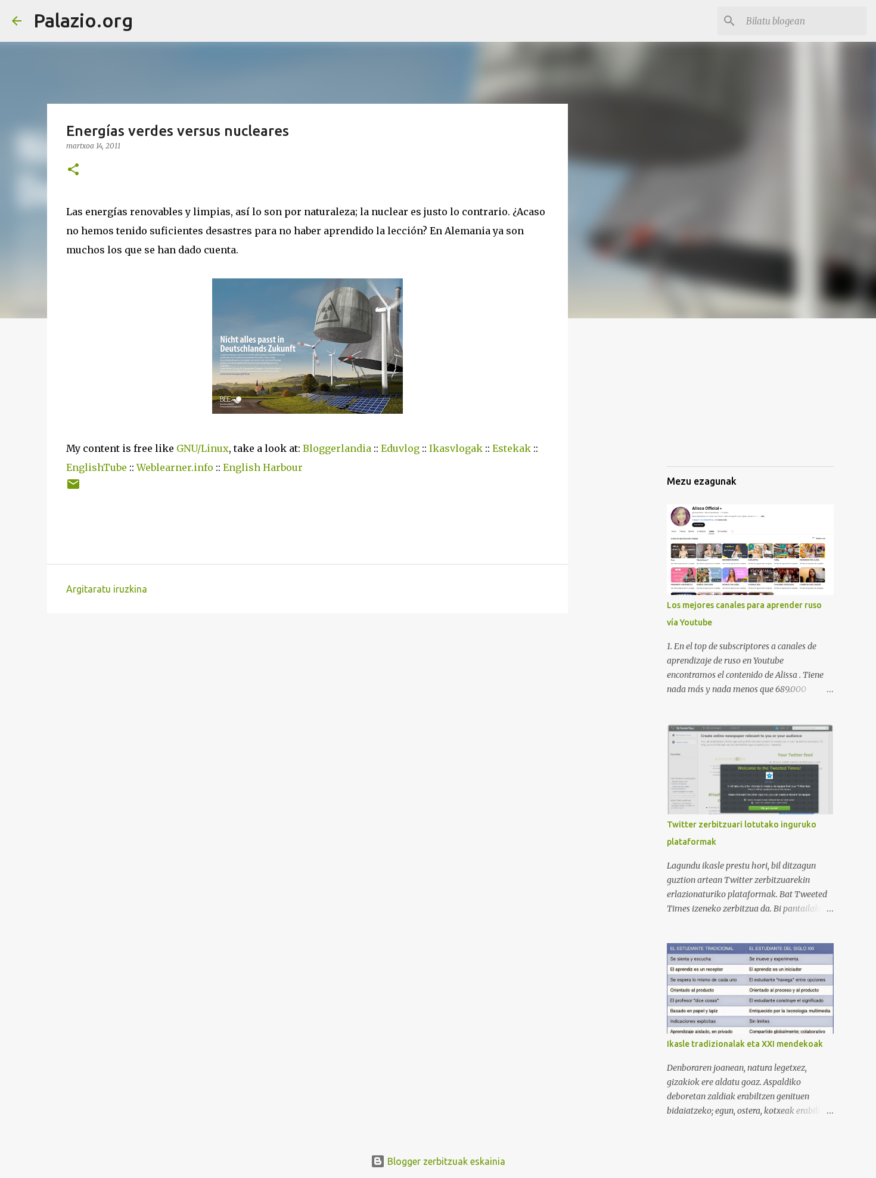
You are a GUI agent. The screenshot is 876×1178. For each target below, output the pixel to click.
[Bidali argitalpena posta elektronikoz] (73, 488)
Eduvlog (400, 448)
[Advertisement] (726, 395)
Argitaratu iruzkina (106, 589)
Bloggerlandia (337, 448)
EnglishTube (96, 467)
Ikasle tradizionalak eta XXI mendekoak (745, 1044)
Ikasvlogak (456, 448)
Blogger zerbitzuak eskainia (445, 1161)
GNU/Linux (202, 448)
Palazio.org (83, 20)
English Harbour (263, 467)
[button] (73, 170)
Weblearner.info (174, 467)
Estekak (511, 448)
